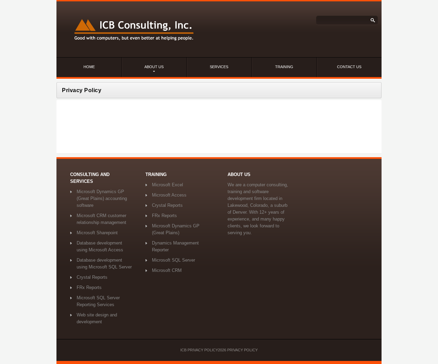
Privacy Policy (242, 350)
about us (154, 67)
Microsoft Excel (167, 184)
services (219, 67)
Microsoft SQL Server (173, 260)
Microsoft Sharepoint (97, 232)
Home (89, 67)
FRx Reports (89, 287)
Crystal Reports (92, 277)
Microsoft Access (169, 195)
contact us (349, 67)
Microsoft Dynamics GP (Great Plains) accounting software (102, 198)
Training (284, 67)
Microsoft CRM (167, 270)
